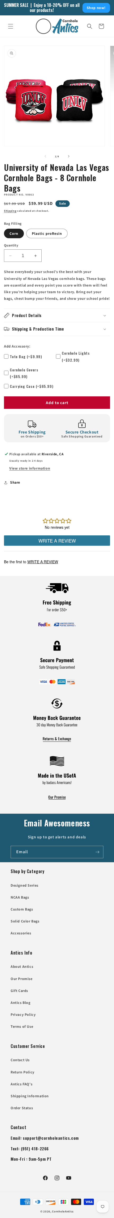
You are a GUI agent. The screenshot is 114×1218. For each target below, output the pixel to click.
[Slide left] (45, 156)
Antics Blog (20, 1002)
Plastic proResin (47, 233)
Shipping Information (30, 1096)
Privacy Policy (23, 1014)
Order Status (22, 1108)
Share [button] (15, 482)
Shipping (10, 211)
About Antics (22, 966)
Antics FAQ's (21, 1084)
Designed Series (24, 885)
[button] (10, 26)
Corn (14, 233)
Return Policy (22, 1072)
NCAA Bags (20, 897)
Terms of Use (22, 1026)
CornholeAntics (63, 1211)
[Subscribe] (97, 852)
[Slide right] (68, 156)
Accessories (21, 933)
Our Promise (22, 978)
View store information (29, 468)
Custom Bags (22, 909)
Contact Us (20, 1059)
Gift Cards (19, 990)
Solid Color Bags (25, 921)
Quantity (11, 245)
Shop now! (96, 7)
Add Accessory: (17, 346)
